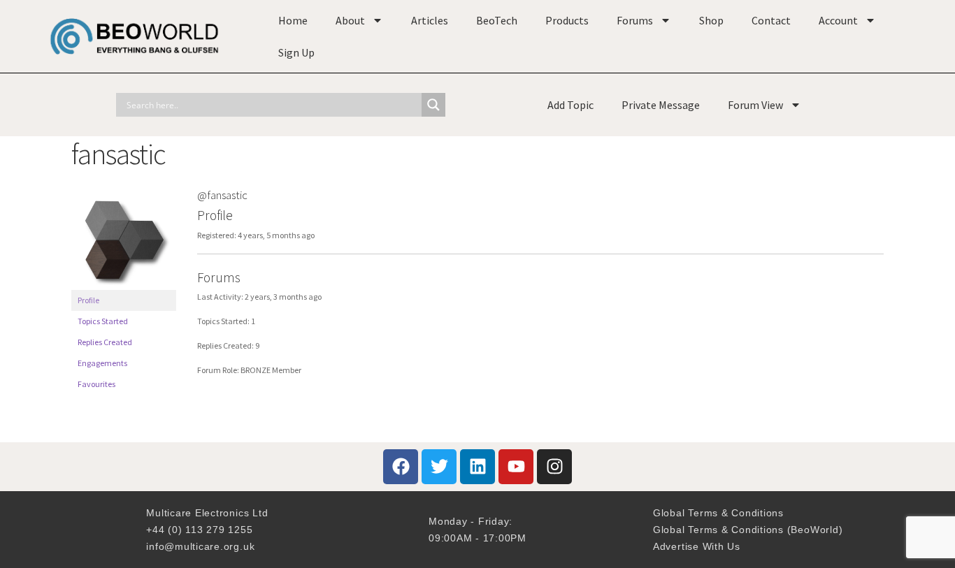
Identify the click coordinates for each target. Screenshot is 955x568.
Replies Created (105, 342)
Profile (88, 300)
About (350, 20)
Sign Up (296, 52)
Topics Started (103, 321)
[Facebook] (400, 466)
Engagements (102, 363)
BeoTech (496, 20)
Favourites (96, 384)
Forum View (755, 105)
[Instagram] (554, 466)
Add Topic (570, 105)
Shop (711, 20)
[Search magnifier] (433, 105)
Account (838, 20)
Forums (635, 20)
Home (293, 20)
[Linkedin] (477, 466)
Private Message (661, 105)
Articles (429, 20)
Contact (771, 20)
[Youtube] (515, 466)
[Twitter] (439, 466)
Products (567, 20)
